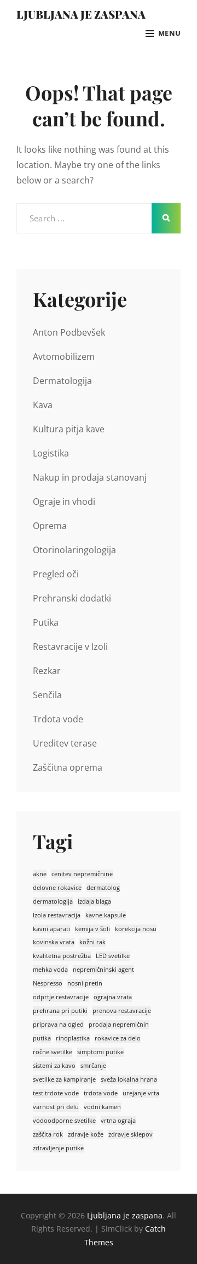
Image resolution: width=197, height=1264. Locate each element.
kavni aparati (51, 929)
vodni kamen (102, 1107)
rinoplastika (73, 1038)
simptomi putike (100, 1052)
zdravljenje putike (58, 1148)
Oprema (50, 526)
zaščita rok (48, 1134)
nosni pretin (84, 983)
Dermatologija (62, 381)
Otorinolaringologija (74, 550)
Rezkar (47, 671)
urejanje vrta (141, 1093)
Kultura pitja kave (69, 429)
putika (42, 1038)
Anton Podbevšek (69, 332)
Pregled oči (56, 574)
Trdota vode (58, 719)
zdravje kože (85, 1134)
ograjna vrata (113, 997)
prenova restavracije (121, 1011)
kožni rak (92, 942)
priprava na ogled (58, 1024)
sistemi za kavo (54, 1066)
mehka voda (50, 969)
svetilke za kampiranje (64, 1079)
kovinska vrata (53, 942)
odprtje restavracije (61, 997)
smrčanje (93, 1066)
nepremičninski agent (103, 969)
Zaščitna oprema (67, 767)
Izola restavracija (56, 915)
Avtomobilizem (64, 356)
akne (40, 874)
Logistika (51, 453)
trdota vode (101, 1093)
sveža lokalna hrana (129, 1079)
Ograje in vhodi (64, 501)
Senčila (47, 695)
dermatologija (53, 901)
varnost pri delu (56, 1107)
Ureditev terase (65, 743)
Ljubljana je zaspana (81, 14)
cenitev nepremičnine (82, 874)
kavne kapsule (105, 915)
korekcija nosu (136, 929)
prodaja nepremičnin (119, 1024)
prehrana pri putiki (60, 1011)
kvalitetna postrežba (62, 956)
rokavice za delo (118, 1038)
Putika (46, 622)
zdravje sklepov (130, 1134)
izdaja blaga (94, 901)
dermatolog (103, 888)
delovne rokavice (57, 888)
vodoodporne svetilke (64, 1120)
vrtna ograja (118, 1120)
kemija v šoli (92, 929)
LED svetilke (113, 956)
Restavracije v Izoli (70, 647)
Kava (43, 405)
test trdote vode (56, 1093)
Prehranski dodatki (72, 598)
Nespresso (47, 983)
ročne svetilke (52, 1052)
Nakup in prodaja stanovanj (90, 477)
